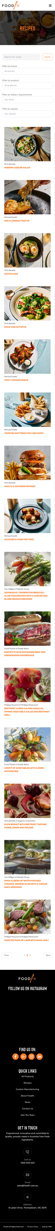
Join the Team (28, 1115)
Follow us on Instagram (27, 988)
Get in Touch (27, 1127)
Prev (6, 955)
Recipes (28, 1083)
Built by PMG (47, 1227)
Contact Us (27, 1108)
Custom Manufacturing (27, 1089)
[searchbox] (26, 71)
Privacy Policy (32, 1227)
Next (48, 955)
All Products (27, 1076)
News (27, 1102)
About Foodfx (27, 1095)
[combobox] (27, 71)
